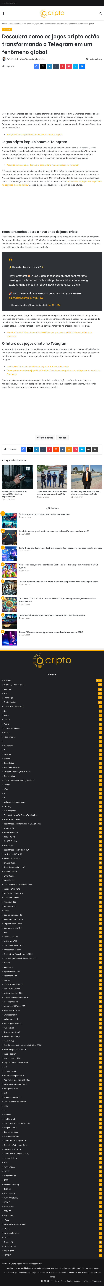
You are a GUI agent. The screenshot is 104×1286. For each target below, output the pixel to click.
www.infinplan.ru (11, 1198)
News (6, 715)
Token (63, 437)
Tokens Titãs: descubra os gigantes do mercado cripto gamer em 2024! (51, 631)
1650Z (6, 1171)
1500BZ (7, 1255)
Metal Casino (9, 880)
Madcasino (8, 967)
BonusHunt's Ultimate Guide (16, 1145)
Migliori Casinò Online (13, 924)
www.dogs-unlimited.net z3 (15, 1084)
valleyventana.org (11, 1184)
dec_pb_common (11, 1132)
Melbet (7, 785)
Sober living (9, 763)
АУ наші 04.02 (10, 906)
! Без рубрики (10, 737)
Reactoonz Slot (10, 976)
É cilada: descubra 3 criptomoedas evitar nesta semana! (44, 514)
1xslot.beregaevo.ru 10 (13, 945)
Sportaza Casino (11, 937)
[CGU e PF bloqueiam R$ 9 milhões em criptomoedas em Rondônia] (52, 477)
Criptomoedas (10, 702)
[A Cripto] (52, 13)
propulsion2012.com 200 (14, 1006)
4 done (7, 963)
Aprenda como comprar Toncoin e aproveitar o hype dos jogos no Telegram (43, 165)
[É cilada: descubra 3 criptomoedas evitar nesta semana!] (9, 520)
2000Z (7, 733)
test (5, 1067)
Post (6, 693)
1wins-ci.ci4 (9, 1028)
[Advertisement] (52, 92)
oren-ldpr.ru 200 (11, 1002)
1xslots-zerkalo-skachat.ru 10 (16, 1154)
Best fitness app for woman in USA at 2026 (22, 1045)
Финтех (7, 759)
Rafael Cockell (12, 59)
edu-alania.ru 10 (11, 832)
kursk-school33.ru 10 (13, 854)
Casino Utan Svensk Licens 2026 (18, 954)
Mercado (7, 689)
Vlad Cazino (9, 845)
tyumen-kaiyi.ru (10, 1158)
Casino (7, 719)
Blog (5, 711)
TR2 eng (7, 806)
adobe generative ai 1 (13, 1023)
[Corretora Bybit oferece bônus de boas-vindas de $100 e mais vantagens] (9, 621)
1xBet (6, 1106)
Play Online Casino (12, 989)
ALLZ (6, 1162)
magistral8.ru (9, 1251)
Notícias (13, 24)
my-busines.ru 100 (12, 971)
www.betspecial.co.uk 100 (15, 1049)
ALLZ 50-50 (9, 1193)
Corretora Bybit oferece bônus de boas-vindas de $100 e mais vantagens (52, 615)
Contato (77, 1281)
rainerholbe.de (10, 1176)
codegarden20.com (12, 950)
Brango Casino (10, 863)
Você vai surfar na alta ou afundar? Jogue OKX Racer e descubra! (38, 366)
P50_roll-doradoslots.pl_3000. (17, 1080)
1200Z (6, 1229)
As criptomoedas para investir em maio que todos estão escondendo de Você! (54, 531)
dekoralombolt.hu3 (12, 1032)
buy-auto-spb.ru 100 (13, 928)
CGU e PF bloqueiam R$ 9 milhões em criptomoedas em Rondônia (52, 492)
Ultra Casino (9, 876)
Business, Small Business (14, 685)
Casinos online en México (15, 1102)
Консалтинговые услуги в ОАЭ (17, 772)
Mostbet (7, 754)
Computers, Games (12, 728)
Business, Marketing (12, 1097)
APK (5, 932)
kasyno (7, 980)
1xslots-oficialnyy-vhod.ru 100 (17, 1123)
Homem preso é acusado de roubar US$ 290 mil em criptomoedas (14, 494)
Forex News (9, 1041)
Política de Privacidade (91, 1281)
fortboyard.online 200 (13, 993)
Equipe (70, 1281)
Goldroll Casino (10, 871)
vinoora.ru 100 (10, 902)
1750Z (6, 1220)
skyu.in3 (7, 1115)
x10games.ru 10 (10, 1128)
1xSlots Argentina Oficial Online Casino (20, 958)
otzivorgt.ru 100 (10, 941)
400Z (6, 1180)
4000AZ (7, 1189)
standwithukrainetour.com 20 (16, 997)
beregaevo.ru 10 (11, 1089)
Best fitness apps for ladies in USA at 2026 (22, 824)
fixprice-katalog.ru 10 (13, 915)
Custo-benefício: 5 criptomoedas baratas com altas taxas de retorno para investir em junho (60, 547)
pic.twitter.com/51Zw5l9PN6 (26, 297)
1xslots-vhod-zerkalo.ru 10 (15, 1141)
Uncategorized (10, 1071)
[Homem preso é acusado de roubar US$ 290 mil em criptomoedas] (17, 477)
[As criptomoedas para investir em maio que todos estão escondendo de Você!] (9, 537)
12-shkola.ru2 (9, 1119)
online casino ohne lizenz (14, 802)
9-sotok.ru (8, 1242)
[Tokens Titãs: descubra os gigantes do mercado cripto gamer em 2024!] (9, 638)
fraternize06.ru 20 (12, 1010)
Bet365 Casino (10, 841)
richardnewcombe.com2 (14, 867)
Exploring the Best (11, 1136)
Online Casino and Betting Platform (19, 780)
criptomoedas (45, 437)
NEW (6, 789)
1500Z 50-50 (10, 1246)
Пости (6, 911)
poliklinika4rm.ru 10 (12, 889)
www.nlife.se (9, 1167)
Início (6, 24)
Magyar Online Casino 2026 (16, 1062)
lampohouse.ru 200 (12, 1058)
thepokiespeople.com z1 (14, 1075)
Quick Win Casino (11, 897)
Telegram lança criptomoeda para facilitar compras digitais (35, 134)
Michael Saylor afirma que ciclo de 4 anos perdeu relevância (85, 492)
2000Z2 (7, 1211)
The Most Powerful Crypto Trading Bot (20, 815)
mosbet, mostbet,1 (12, 1036)
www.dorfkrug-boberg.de (14, 1224)
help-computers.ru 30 (13, 919)
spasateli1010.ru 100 (13, 1149)
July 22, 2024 (53, 305)
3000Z (7, 1202)
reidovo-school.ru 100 (13, 893)
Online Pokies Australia (13, 984)
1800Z (6, 1237)
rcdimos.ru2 (9, 1207)
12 (5, 1110)
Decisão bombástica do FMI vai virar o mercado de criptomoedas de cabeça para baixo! (58, 581)
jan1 (5, 1093)
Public (6, 724)
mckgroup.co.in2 (11, 1019)
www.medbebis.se (12, 1233)
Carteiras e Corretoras (13, 706)
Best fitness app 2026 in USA (16, 850)
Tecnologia (8, 698)
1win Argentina (10, 811)
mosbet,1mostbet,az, (13, 858)
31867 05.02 (9, 837)
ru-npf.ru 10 (9, 828)
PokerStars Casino (12, 819)
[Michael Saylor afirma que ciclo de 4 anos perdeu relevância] (86, 477)
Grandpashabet (10, 1015)
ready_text (8, 746)
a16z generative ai (12, 767)
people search (10, 1054)
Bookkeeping (9, 776)
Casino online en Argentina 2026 (18, 884)
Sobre (63, 1281)
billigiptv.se (8, 1215)
